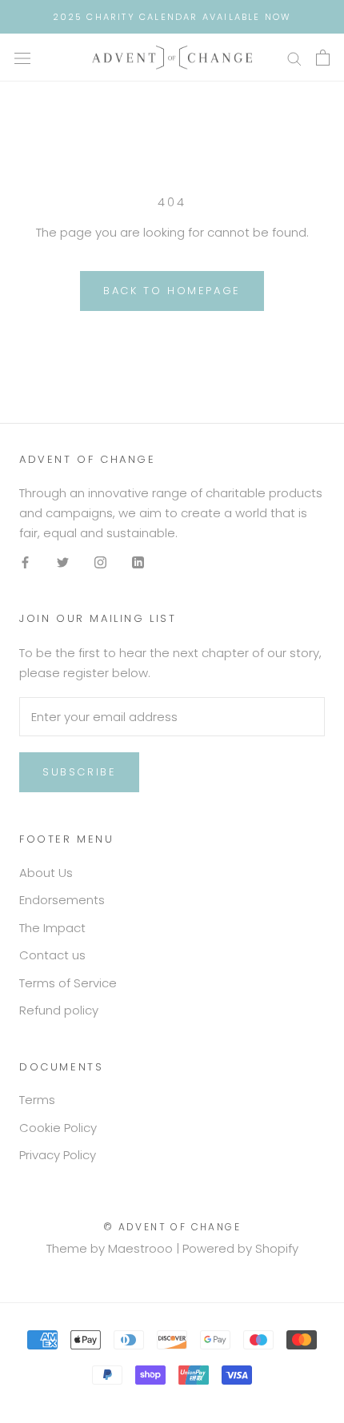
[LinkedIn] (138, 562)
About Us (46, 872)
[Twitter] (63, 562)
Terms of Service (68, 983)
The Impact (52, 927)
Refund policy (58, 1010)
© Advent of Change (172, 1227)
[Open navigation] (22, 57)
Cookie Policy (58, 1127)
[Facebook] (25, 562)
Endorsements (62, 899)
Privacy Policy (57, 1154)
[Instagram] (100, 562)
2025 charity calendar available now (172, 16)
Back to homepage (172, 290)
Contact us (52, 955)
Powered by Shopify (240, 1248)
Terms (37, 1099)
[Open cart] (323, 58)
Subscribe (79, 771)
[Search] (294, 57)
